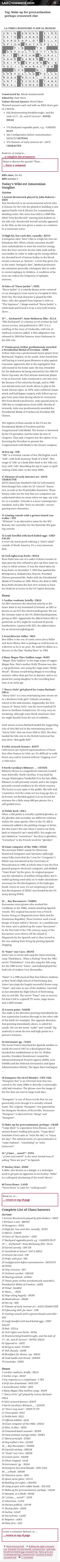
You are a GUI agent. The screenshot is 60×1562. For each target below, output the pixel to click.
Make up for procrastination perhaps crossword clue (28, 1553)
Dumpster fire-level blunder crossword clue (26, 1549)
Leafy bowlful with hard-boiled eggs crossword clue (30, 1550)
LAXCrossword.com (18, 2)
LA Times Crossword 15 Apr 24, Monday (30, 28)
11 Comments (27, 1557)
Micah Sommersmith (15, 1546)
